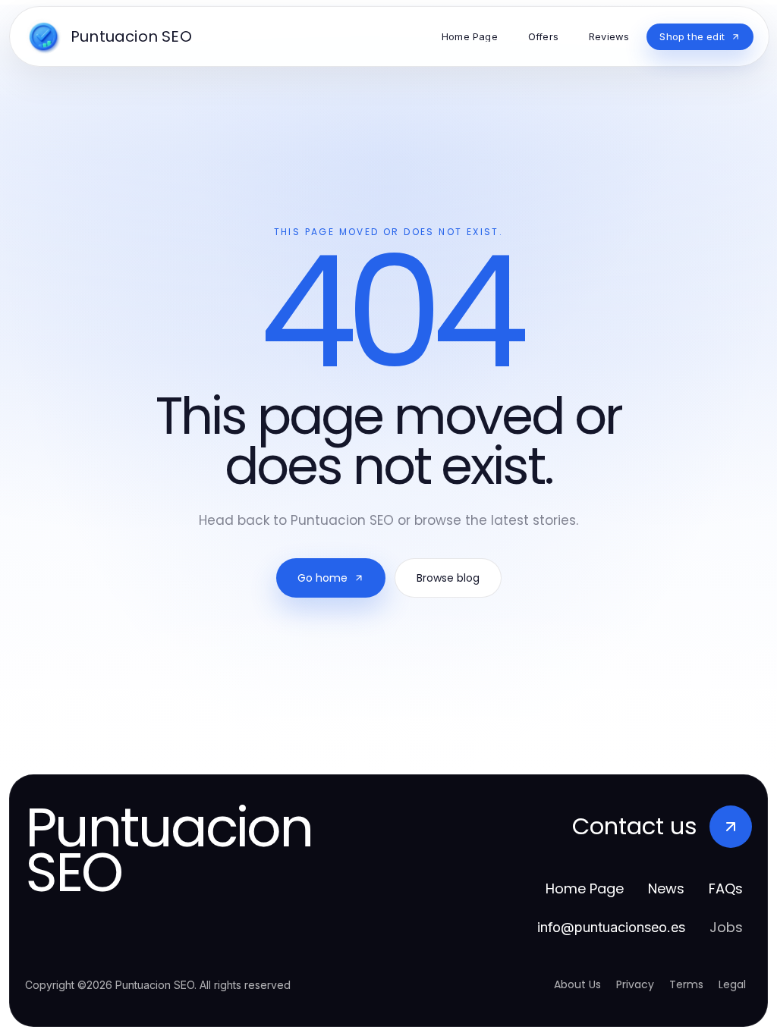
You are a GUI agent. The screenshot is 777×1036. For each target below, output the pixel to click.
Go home (322, 577)
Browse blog (448, 577)
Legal (732, 984)
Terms (686, 984)
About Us (577, 984)
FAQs (726, 888)
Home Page (585, 888)
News (666, 888)
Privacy (635, 984)
